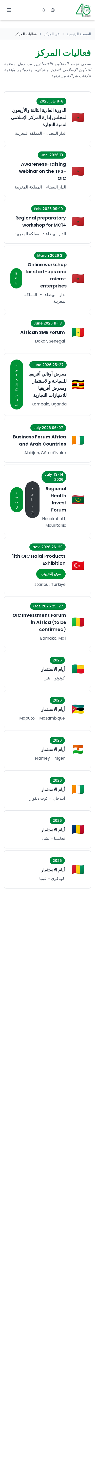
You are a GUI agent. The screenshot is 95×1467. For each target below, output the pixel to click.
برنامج (32, 500)
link (16, 278)
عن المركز (52, 34)
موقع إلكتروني (16, 384)
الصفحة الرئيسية (79, 34)
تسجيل (16, 500)
